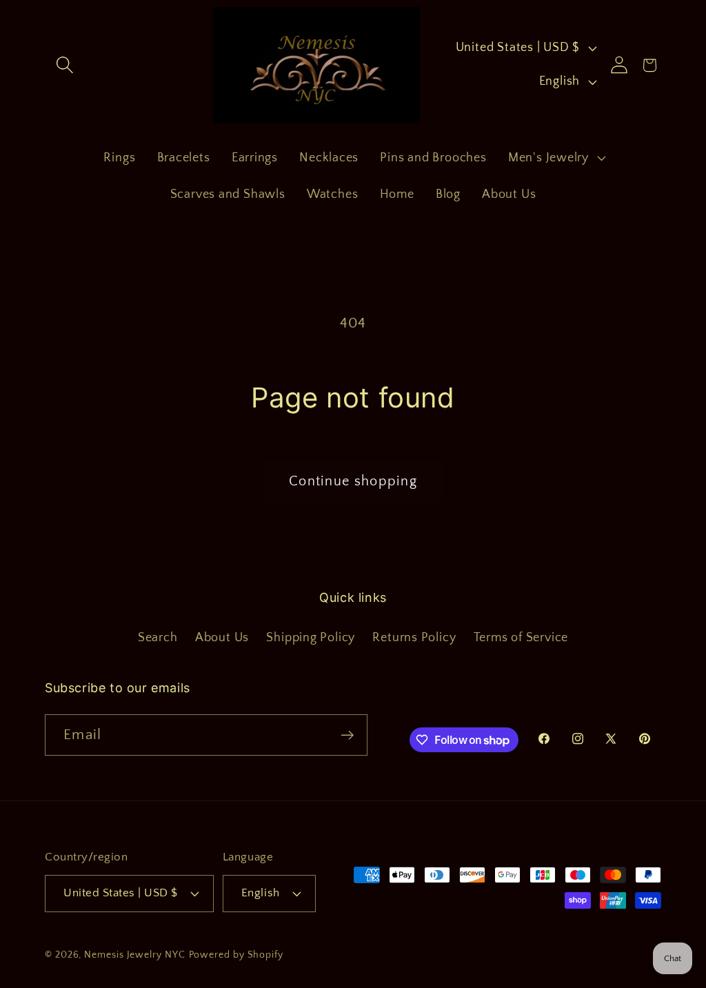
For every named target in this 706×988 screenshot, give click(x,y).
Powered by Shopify (236, 954)
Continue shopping (353, 481)
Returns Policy (414, 638)
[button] (64, 65)
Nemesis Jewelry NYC (134, 954)
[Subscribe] (347, 735)
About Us (222, 638)
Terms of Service (521, 638)
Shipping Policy (310, 638)
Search (158, 638)
